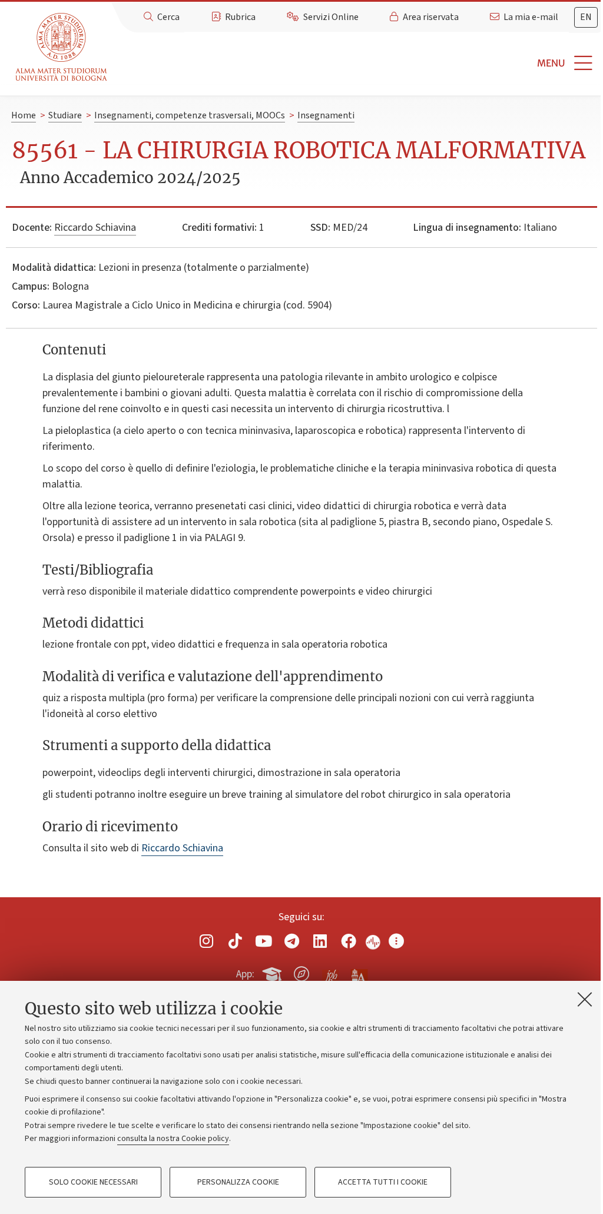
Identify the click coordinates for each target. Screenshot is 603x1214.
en (586, 17)
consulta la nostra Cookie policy (173, 1139)
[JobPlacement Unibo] (330, 971)
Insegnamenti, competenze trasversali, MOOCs (189, 115)
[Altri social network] (396, 941)
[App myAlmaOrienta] (301, 972)
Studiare (65, 115)
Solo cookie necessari (93, 1182)
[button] (357, 63)
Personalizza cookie (238, 1182)
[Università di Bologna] (62, 47)
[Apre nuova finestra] (206, 941)
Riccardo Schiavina (95, 227)
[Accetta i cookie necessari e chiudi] (584, 999)
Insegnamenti (325, 115)
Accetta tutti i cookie (383, 1182)
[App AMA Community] (358, 973)
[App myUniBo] (273, 972)
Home (23, 115)
